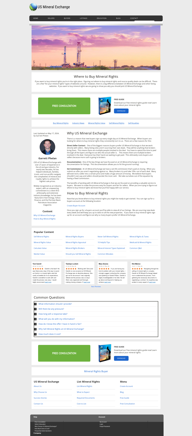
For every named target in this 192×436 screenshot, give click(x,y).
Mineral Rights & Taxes (139, 236)
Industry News (78, 123)
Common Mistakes (105, 254)
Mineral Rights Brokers (75, 248)
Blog (122, 392)
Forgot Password (105, 426)
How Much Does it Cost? (42, 428)
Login (101, 424)
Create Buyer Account (76, 205)
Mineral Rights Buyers (75, 236)
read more (48, 282)
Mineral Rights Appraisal (76, 242)
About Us (38, 386)
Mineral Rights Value (96, 123)
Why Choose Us (40, 392)
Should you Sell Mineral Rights (78, 254)
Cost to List (81, 403)
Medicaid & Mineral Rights (140, 242)
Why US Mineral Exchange (44, 215)
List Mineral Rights (84, 386)
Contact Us (38, 403)
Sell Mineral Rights (116, 123)
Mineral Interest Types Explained (111, 248)
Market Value (39, 254)
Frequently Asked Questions (43, 431)
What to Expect (83, 392)
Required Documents (86, 398)
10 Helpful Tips (104, 242)
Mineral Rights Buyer (96, 371)
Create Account (126, 386)
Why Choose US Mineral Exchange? (46, 426)
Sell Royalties (133, 123)
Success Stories (40, 398)
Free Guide (124, 398)
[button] (96, 304)
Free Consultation (127, 403)
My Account (103, 422)
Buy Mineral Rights (61, 123)
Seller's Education (40, 424)
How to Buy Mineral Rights (45, 219)
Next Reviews (96, 286)
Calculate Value (40, 248)
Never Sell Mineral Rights (108, 236)
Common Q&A (136, 248)
